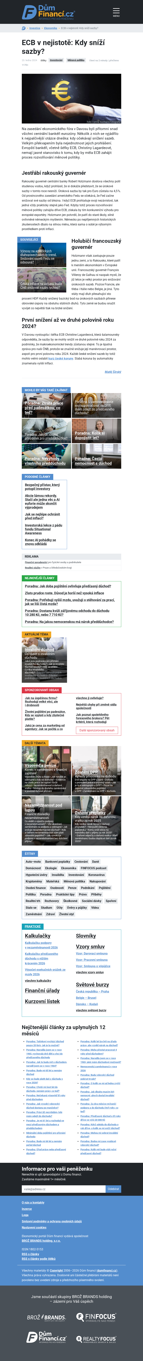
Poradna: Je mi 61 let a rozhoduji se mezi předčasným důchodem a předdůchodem (45, 1124)
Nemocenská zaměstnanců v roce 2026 (98, 1068)
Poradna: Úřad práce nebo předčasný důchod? (46, 1151)
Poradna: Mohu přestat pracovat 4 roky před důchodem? (98, 1051)
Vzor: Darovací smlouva (92, 953)
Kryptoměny (34, 881)
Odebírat (113, 1189)
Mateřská (52, 881)
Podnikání (87, 888)
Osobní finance (36, 888)
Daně (95, 861)
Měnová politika (76, 60)
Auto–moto (33, 861)
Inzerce (27, 1209)
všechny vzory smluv (90, 972)
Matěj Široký (113, 372)
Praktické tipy (65, 894)
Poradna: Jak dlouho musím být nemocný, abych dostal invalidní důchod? (97, 1095)
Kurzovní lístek (42, 1001)
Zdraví (50, 914)
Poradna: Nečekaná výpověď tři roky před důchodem (45, 1097)
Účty (60, 907)
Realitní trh (33, 901)
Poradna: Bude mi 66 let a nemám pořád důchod (44, 1143)
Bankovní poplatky (57, 861)
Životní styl (66, 914)
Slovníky (86, 936)
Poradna (46, 894)
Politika (31, 894)
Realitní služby (33, 567)
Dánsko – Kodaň (87, 1004)
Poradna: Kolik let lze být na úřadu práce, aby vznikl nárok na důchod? (99, 1043)
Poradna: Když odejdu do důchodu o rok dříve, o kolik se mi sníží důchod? (100, 1126)
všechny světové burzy (91, 1010)
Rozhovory (52, 901)
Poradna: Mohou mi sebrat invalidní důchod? (99, 1134)
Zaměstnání (34, 914)
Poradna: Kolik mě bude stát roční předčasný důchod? (98, 1151)
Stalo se (31, 907)
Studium (46, 907)
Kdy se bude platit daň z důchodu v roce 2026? (44, 1080)
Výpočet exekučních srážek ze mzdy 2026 (45, 972)
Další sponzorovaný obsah (97, 730)
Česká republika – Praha (92, 991)
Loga (25, 1215)
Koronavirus (96, 875)
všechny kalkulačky (38, 980)
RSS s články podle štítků (38, 1259)
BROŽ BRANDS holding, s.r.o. (41, 1241)
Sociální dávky (91, 901)
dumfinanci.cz (106, 1270)
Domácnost (33, 868)
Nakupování (98, 881)
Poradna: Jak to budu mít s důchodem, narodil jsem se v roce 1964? (46, 1064)
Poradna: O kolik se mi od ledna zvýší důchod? (100, 1085)
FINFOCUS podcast (93, 868)
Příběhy (96, 894)
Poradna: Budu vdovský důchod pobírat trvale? (97, 1077)
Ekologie (51, 868)
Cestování (81, 861)
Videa (95, 907)
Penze (72, 888)
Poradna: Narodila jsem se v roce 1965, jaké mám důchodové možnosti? (100, 1060)
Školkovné (70, 901)
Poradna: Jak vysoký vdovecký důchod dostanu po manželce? (43, 1105)
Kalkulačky (37, 936)
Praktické (33, 926)
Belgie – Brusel (86, 998)
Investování (56, 60)
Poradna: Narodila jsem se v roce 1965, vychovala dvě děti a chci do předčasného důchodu (44, 1053)
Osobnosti (57, 888)
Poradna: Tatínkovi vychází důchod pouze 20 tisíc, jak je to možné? (45, 1043)
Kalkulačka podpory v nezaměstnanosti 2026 (41, 945)
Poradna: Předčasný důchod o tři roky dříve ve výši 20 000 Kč (100, 1118)
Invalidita (58, 875)
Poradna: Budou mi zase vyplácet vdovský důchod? (98, 1143)
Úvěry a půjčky (77, 907)
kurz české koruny (60, 358)
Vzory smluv (90, 947)
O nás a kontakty (33, 1202)
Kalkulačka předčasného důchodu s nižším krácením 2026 (41, 958)
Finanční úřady (42, 990)
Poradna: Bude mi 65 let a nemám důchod (44, 1072)
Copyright (56, 1270)
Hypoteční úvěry (36, 875)
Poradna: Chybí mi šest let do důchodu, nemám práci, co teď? (42, 1089)
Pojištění (104, 888)
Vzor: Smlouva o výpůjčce (93, 966)
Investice (34, 28)
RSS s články (30, 1254)
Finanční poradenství (36, 562)
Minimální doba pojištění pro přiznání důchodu (46, 1134)
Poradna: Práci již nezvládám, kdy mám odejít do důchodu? (44, 1114)
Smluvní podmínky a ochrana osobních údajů (52, 1221)
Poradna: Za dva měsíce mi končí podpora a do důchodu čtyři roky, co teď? (99, 1107)
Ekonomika (50, 28)
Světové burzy (92, 985)
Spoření (111, 901)
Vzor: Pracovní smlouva (92, 960)
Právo (83, 894)
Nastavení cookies (34, 1227)
